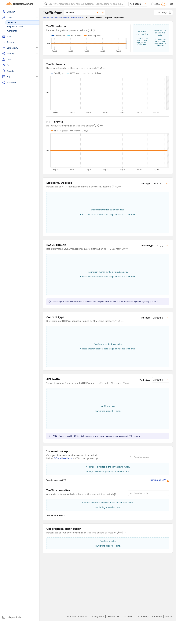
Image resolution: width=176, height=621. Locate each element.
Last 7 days (164, 13)
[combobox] (86, 3)
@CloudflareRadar (63, 458)
